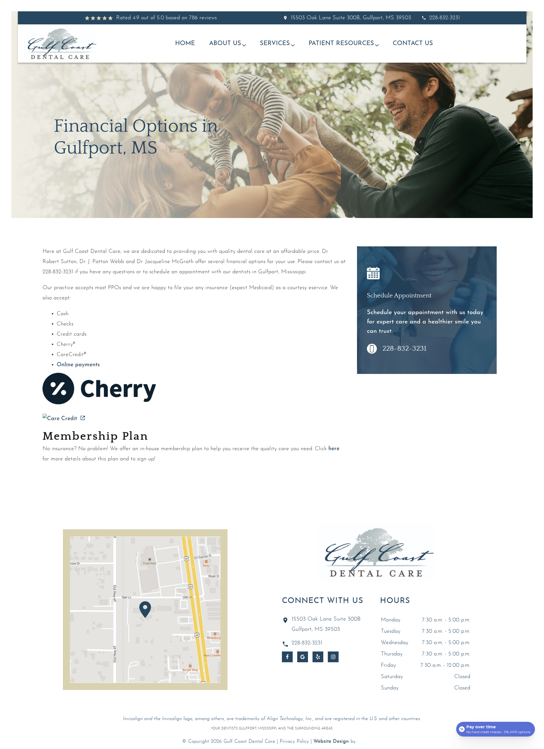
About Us (225, 43)
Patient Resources (341, 43)
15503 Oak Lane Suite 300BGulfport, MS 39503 (326, 624)
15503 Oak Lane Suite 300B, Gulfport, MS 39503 (351, 18)
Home (185, 43)
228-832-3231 (444, 18)
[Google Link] (302, 656)
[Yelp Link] (318, 656)
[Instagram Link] (333, 656)
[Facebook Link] (287, 656)
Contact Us (413, 43)
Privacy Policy (294, 741)
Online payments (78, 365)
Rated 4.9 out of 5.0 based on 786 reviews (166, 18)
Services (275, 43)
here (333, 449)
